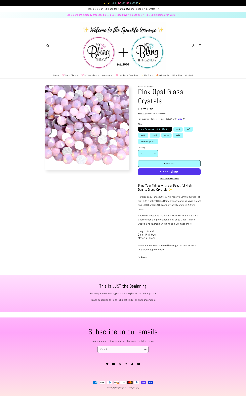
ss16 (166, 135)
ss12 (154, 135)
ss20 (178, 135)
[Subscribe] (145, 349)
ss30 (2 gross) (148, 141)
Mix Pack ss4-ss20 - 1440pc (155, 129)
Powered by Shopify (132, 388)
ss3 (178, 129)
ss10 (143, 135)
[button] (48, 46)
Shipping (142, 114)
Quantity (141, 148)
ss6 (188, 129)
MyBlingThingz (118, 388)
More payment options (169, 179)
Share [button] (144, 257)
